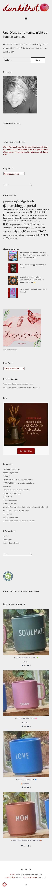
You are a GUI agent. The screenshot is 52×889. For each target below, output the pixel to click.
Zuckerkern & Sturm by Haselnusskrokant (18, 521)
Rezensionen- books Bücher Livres (16, 510)
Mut (43, 228)
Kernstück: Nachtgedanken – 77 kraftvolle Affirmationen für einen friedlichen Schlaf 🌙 (32, 279)
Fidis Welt (6, 476)
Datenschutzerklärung (11, 543)
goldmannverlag (14, 221)
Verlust (15, 238)
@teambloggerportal (10, 209)
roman (41, 231)
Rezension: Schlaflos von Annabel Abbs (18, 384)
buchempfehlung (32, 215)
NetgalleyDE (19, 231)
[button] (4, 884)
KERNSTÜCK (7, 497)
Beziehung (8, 214)
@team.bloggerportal (19, 205)
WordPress (19, 877)
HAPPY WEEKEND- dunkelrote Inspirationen (19, 483)
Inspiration (29, 224)
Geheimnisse (28, 218)
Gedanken (19, 217)
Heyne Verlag (36, 221)
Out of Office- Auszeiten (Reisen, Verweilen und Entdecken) (25, 507)
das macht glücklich (10, 473)
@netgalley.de (9, 201)
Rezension (33, 231)
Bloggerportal (20, 215)
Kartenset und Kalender (12, 493)
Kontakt (6, 536)
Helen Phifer (26, 220)
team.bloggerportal (29, 235)
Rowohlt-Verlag (7, 235)
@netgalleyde (25, 201)
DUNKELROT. (20, 874)
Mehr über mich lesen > (12, 123)
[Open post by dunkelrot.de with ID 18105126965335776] (26, 632)
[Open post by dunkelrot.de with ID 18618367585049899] (26, 754)
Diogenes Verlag (42, 215)
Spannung (16, 235)
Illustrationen (17, 224)
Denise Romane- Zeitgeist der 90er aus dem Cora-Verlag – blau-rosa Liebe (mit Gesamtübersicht (34, 255)
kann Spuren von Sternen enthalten (16, 490)
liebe (35, 227)
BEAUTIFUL (40, 211)
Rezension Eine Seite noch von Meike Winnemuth (21, 387)
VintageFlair (7, 514)
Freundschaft (8, 218)
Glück (34, 217)
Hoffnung (8, 224)
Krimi (30, 227)
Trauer (9, 238)
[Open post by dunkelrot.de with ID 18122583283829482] (26, 815)
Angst (11, 212)
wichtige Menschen (10, 517)
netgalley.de (7, 231)
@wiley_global (24, 209)
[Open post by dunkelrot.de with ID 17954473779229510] (26, 693)
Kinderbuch (14, 228)
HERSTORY (7, 486)
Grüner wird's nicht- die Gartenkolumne (18, 479)
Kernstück (6, 228)
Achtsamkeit (32, 209)
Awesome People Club (11, 469)
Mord (40, 228)
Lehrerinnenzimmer (10, 500)
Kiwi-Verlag (23, 228)
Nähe (28, 231)
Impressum (7, 540)
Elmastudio (42, 877)
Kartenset (41, 224)
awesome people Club (24, 212)
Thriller (43, 235)
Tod (4, 238)
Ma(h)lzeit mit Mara (10, 503)
